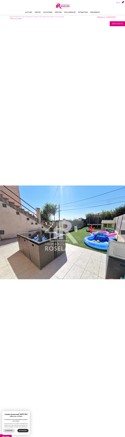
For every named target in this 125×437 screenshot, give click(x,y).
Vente (23, 16)
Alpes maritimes (29, 16)
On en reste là (22, 413)
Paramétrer (9, 430)
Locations (47, 12)
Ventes (38, 12)
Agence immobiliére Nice (15, 16)
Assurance (95, 12)
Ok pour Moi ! (23, 430)
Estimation (83, 12)
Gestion (58, 12)
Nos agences (70, 12)
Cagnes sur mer (37, 16)
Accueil (28, 12)
